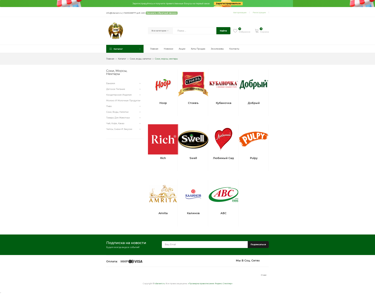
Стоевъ (193, 103)
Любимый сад (223, 158)
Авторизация (239, 12)
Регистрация (259, 12)
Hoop (163, 103)
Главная (154, 48)
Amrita (163, 213)
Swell (193, 158)
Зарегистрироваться (228, 3)
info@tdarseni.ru (114, 13)
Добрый (254, 103)
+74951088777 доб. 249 (134, 13)
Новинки (168, 48)
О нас (264, 275)
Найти (223, 30)
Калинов (193, 213)
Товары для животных (118, 118)
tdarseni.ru (160, 283)
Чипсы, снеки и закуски (119, 129)
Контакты (234, 48)
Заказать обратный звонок (162, 13)
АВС (223, 213)
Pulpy (254, 158)
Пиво (109, 106)
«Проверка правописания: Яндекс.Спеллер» (210, 283)
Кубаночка (223, 103)
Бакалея (110, 83)
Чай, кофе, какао (115, 123)
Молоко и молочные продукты (123, 100)
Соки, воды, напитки (140, 58)
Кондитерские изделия (119, 95)
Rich (163, 158)
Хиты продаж (198, 48)
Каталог (122, 58)
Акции (182, 48)
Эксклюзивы (217, 48)
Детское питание (115, 89)
